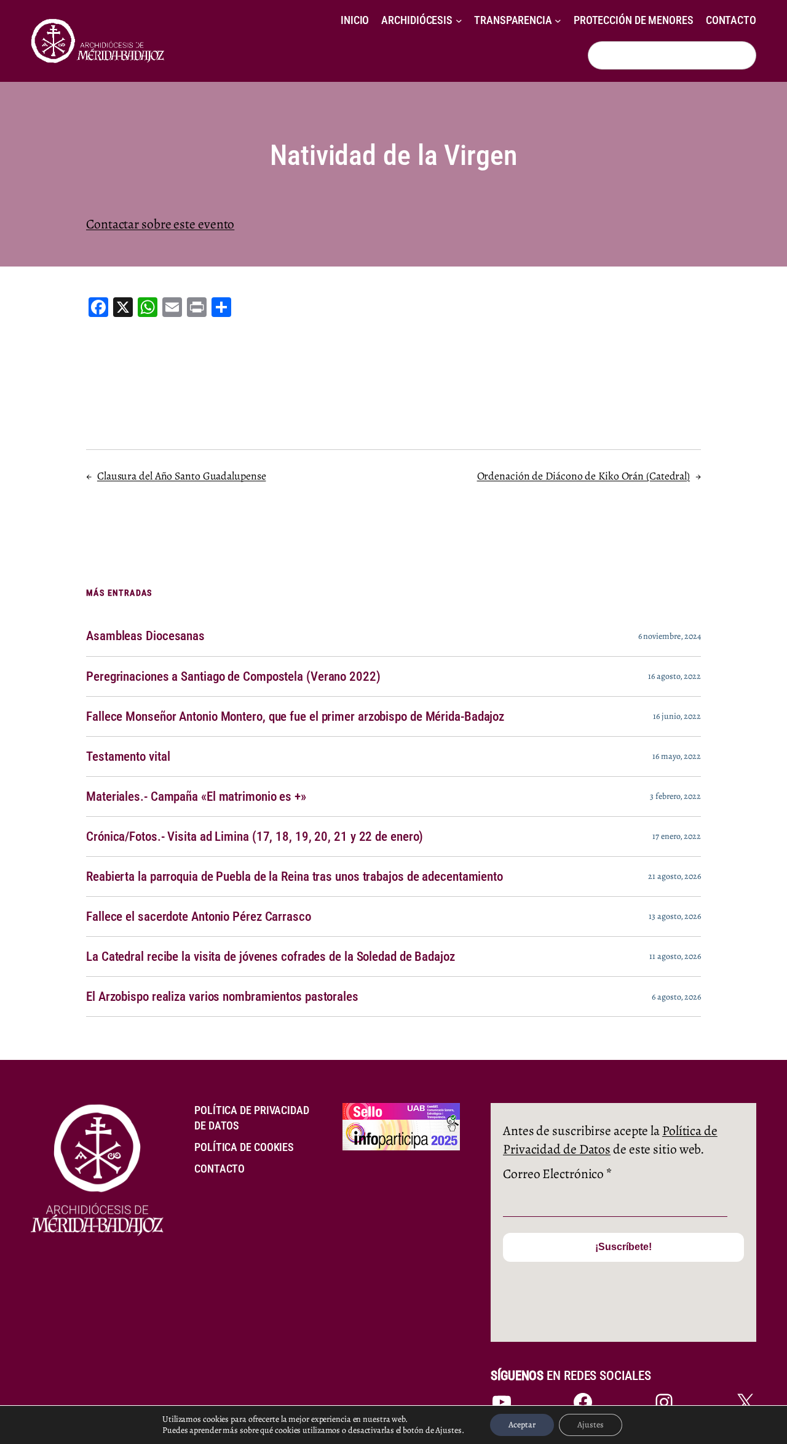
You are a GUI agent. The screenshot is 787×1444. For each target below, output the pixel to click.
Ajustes (590, 1424)
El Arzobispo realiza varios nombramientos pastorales (222, 996)
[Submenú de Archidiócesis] (459, 20)
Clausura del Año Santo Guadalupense (181, 475)
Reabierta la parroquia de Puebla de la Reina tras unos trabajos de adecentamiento (294, 876)
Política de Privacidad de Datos (610, 1139)
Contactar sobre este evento (160, 224)
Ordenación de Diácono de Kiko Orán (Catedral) (583, 475)
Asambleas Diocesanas (145, 635)
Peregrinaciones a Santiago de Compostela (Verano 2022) (233, 676)
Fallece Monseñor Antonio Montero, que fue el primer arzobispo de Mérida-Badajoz (295, 716)
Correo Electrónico (557, 1173)
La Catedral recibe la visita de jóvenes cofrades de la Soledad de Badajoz (270, 956)
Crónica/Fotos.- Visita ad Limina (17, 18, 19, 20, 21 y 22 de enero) (254, 836)
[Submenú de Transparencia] (558, 20)
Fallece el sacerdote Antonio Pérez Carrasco (198, 916)
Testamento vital (128, 756)
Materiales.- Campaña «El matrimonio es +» (196, 796)
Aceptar (522, 1424)
